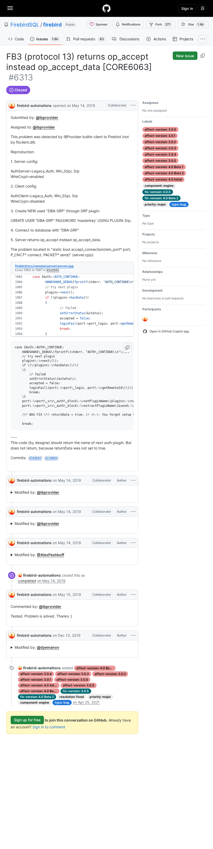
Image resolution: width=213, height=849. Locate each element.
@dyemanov (48, 647)
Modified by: (37, 492)
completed (27, 580)
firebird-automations (34, 105)
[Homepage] (106, 8)
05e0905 (52, 270)
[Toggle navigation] (10, 8)
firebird (52, 25)
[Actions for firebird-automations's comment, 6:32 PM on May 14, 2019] (133, 542)
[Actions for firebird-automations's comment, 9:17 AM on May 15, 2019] (133, 594)
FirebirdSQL (24, 25)
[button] (127, 347)
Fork (162, 24)
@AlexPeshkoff (50, 554)
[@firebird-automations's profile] (12, 105)
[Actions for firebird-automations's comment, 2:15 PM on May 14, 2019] (133, 511)
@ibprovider (47, 117)
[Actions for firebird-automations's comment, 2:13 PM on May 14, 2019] (133, 480)
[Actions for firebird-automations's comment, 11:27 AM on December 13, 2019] (133, 635)
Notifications (131, 24)
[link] (39, 575)
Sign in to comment (48, 727)
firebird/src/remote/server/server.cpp (44, 266)
